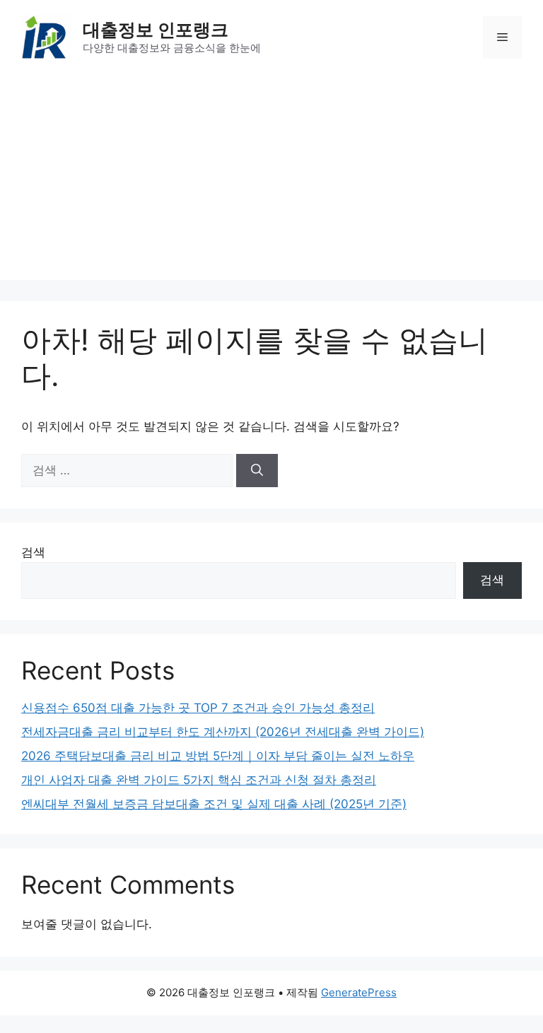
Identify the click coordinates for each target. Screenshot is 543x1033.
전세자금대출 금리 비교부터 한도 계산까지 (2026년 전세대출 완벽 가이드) (222, 732)
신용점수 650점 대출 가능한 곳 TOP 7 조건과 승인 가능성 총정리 (198, 708)
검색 (33, 552)
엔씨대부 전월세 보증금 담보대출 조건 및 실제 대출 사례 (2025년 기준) (214, 804)
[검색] (257, 471)
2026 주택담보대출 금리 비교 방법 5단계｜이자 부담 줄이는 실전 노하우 (217, 756)
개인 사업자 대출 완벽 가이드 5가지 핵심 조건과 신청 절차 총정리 (198, 780)
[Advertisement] (271, 181)
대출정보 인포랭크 (155, 29)
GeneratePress (359, 992)
